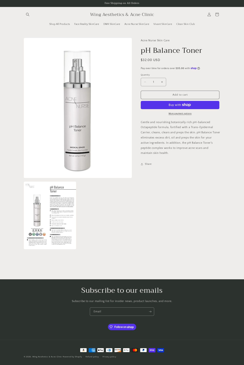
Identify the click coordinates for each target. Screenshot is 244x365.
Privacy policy (109, 357)
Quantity (145, 75)
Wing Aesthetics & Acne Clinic (47, 357)
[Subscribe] (150, 311)
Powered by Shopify (72, 357)
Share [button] (148, 163)
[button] (28, 14)
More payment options (180, 113)
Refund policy (92, 357)
